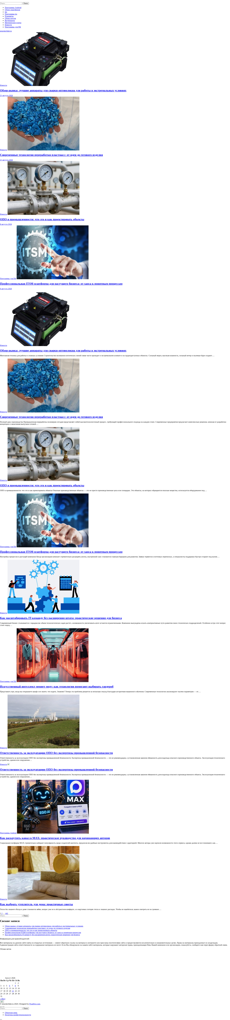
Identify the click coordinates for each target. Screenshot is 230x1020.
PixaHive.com (34, 1004)
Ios (6, 12)
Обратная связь (11, 1013)
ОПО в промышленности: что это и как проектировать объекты (42, 485)
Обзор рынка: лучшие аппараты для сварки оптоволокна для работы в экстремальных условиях (63, 350)
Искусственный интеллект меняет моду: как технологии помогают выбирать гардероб (56, 686)
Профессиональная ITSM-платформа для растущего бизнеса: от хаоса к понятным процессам (61, 551)
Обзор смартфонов (12, 10)
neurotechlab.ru (6, 1)
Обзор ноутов (10, 18)
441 (6, 913)
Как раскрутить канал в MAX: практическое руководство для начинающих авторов (55, 838)
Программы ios (11, 14)
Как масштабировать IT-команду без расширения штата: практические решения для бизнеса (61, 618)
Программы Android (13, 8)
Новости (8, 25)
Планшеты (9, 16)
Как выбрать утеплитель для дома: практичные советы (36, 904)
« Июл (2, 999)
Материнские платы (13, 23)
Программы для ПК (13, 27)
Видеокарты (10, 20)
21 (13, 991)
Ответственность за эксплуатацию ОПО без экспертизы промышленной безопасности (56, 752)
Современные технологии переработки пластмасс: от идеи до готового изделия (51, 416)
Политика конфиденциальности (18, 1015)
